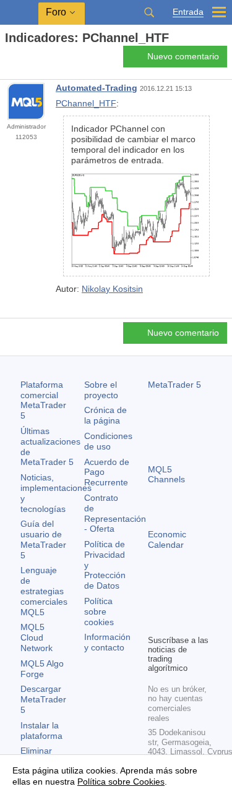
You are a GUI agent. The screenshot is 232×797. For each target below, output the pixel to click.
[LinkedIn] (175, 623)
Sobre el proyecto (101, 390)
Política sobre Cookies (121, 781)
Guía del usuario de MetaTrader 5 (43, 539)
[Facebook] (155, 603)
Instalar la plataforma (41, 730)
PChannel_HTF (86, 103)
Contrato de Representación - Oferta (115, 513)
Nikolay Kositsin (112, 289)
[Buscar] (149, 12)
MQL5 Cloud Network (36, 637)
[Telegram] (175, 603)
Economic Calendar (167, 539)
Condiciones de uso (108, 441)
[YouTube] (155, 623)
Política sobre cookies (99, 611)
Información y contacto (107, 642)
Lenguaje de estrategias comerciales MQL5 (43, 590)
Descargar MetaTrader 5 (43, 699)
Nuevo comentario (183, 56)
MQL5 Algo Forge (42, 668)
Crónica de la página (105, 415)
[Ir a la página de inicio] (8, 59)
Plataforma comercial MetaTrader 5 (43, 400)
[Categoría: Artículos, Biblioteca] (23, 60)
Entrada (188, 12)
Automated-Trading (96, 88)
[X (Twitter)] (194, 603)
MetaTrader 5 (174, 385)
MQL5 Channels (166, 474)
